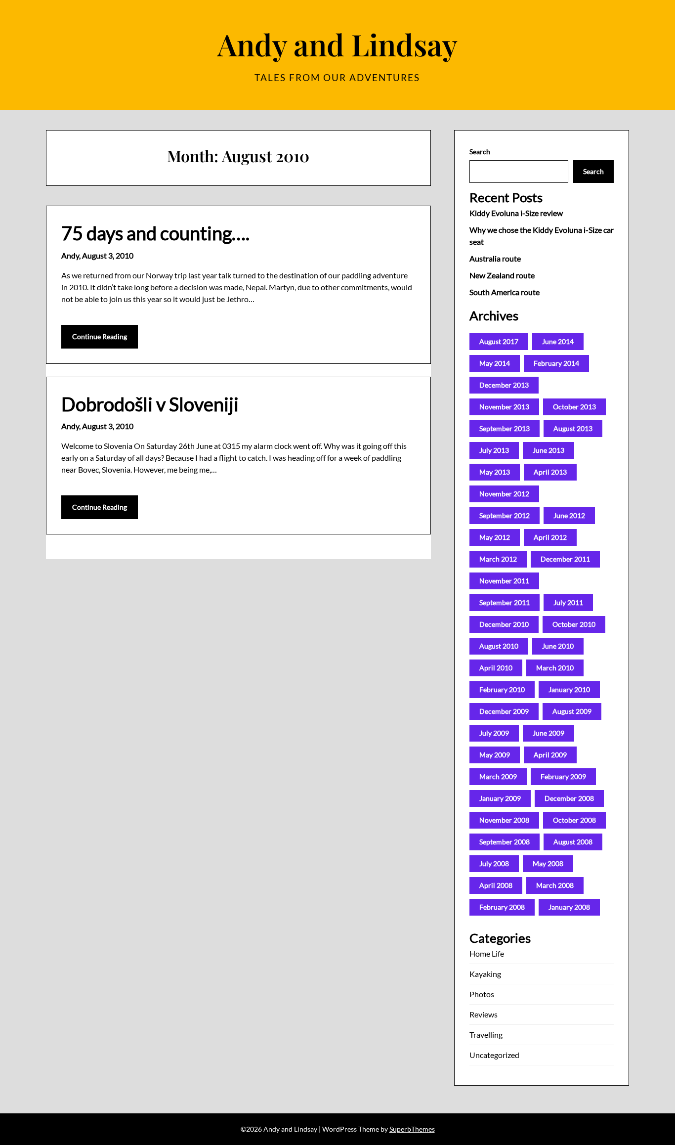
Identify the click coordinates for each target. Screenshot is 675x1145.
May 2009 (494, 754)
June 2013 (548, 450)
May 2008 (548, 863)
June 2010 (558, 646)
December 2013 (504, 385)
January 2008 (569, 907)
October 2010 (573, 624)
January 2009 (500, 798)
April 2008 (495, 885)
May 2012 (494, 537)
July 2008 (494, 863)
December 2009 (504, 711)
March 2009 (498, 776)
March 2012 (498, 559)
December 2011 (565, 559)
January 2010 (569, 689)
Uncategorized (494, 1054)
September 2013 (504, 428)
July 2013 (494, 450)
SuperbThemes (412, 1129)
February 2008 (502, 907)
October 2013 (574, 406)
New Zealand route (502, 275)
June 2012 (569, 515)
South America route (504, 292)
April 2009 (550, 754)
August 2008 (572, 841)
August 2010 (498, 646)
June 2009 (548, 733)
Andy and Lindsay (337, 44)
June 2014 (558, 341)
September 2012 (504, 515)
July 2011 (568, 602)
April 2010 (495, 667)
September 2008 (504, 841)
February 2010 (502, 689)
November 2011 (504, 580)
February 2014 (556, 363)
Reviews (483, 1014)
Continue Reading (99, 336)
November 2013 (504, 406)
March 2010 (555, 667)
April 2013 (550, 472)
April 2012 (550, 537)
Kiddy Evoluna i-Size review (516, 213)
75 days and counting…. (155, 232)
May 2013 (494, 472)
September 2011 (504, 602)
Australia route (495, 258)
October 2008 (574, 820)
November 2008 (504, 820)
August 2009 (571, 711)
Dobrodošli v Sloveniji (150, 404)
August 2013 (572, 428)
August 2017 (498, 341)
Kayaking (485, 973)
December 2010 (504, 624)
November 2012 (504, 493)
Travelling (486, 1034)
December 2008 (569, 798)
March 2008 (555, 885)
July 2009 (494, 733)
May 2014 (494, 363)
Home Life (486, 953)
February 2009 (563, 776)
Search (479, 151)
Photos (481, 994)
